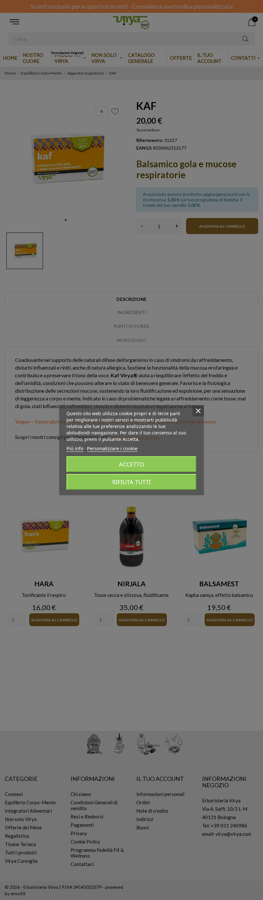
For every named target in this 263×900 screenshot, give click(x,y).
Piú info (74, 448)
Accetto (131, 464)
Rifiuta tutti (131, 482)
